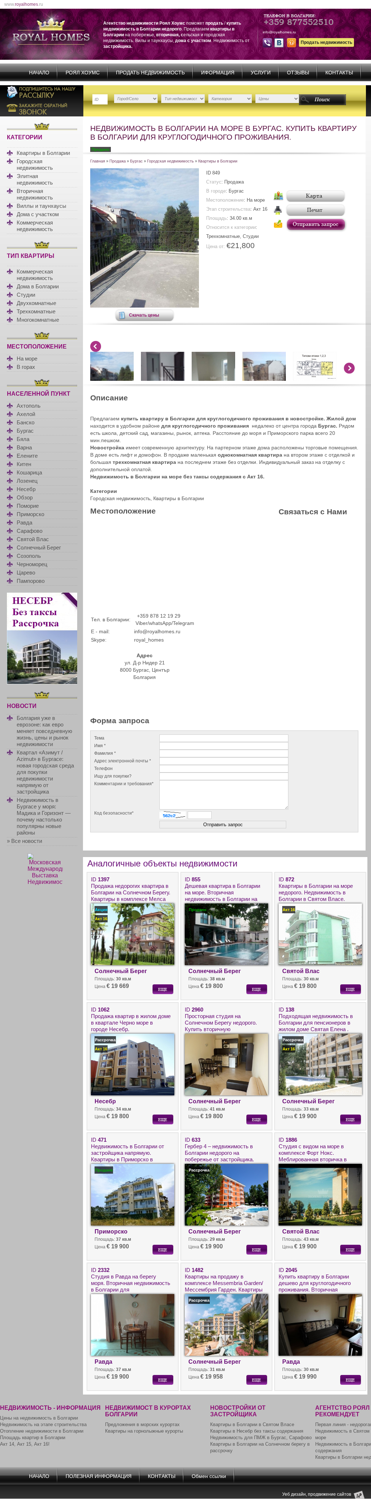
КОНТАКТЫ (339, 72)
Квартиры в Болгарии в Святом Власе (252, 1424)
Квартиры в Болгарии (43, 153)
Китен (24, 464)
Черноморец (32, 564)
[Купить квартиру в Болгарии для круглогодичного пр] (144, 306)
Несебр (26, 489)
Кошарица (29, 472)
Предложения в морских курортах (142, 1424)
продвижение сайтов (329, 1494)
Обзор (25, 497)
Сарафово (29, 531)
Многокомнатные (38, 320)
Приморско (30, 514)
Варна (24, 447)
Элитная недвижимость (35, 179)
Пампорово (31, 581)
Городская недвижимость (35, 164)
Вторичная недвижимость (35, 194)
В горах (26, 367)
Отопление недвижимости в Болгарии (41, 1431)
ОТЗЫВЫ (298, 72)
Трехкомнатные (36, 311)
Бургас (25, 431)
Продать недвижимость (326, 42)
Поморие (28, 506)
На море (27, 358)
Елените (27, 456)
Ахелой (26, 414)
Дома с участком (38, 214)
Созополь (29, 556)
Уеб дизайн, (295, 1494)
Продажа (117, 161)
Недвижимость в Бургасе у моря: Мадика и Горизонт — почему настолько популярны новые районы (44, 816)
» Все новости (24, 841)
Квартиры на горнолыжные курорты (144, 1431)
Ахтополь (29, 406)
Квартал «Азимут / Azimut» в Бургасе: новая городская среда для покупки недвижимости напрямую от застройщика (45, 772)
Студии (26, 295)
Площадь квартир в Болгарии (32, 1437)
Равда (24, 522)
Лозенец (27, 481)
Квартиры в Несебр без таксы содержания (256, 1431)
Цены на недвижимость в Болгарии (39, 1418)
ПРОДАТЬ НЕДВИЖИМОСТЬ (150, 72)
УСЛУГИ (261, 72)
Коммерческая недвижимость (35, 225)
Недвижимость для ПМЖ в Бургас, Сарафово (261, 1437)
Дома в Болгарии (38, 286)
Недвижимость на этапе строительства (43, 1424)
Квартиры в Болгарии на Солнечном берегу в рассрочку (260, 1447)
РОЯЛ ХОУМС (83, 72)
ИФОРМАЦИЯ (217, 72)
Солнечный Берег (39, 547)
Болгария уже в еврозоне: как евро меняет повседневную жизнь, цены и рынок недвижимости (44, 731)
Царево (26, 572)
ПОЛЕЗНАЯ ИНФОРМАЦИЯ (99, 1476)
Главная (97, 161)
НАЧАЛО (39, 72)
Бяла (23, 439)
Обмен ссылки (209, 1476)
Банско (25, 422)
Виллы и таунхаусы (41, 206)
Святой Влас (33, 539)
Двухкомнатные (36, 303)
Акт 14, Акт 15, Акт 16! (25, 1444)
